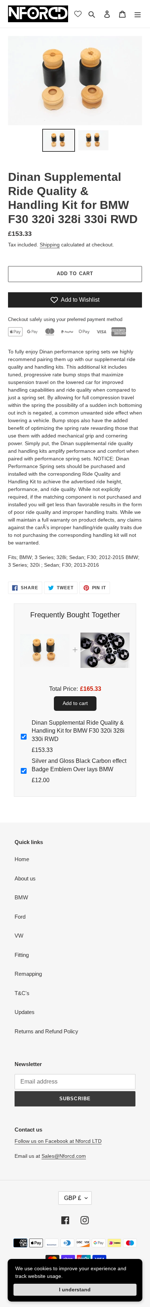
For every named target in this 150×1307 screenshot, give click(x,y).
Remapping (28, 974)
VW (19, 935)
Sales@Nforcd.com (64, 1156)
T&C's (22, 993)
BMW (21, 897)
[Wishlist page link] (78, 13)
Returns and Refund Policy (46, 1031)
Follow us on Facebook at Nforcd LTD (58, 1141)
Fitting (22, 955)
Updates (25, 1012)
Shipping (50, 244)
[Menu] (137, 14)
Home (22, 859)
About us (25, 878)
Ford (20, 917)
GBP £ (72, 1198)
